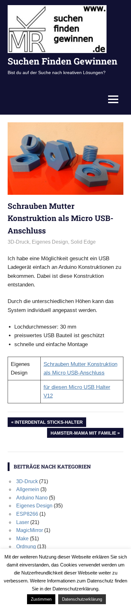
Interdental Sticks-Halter (48, 423)
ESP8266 (27, 514)
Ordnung (26, 546)
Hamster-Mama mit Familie (83, 434)
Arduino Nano (32, 497)
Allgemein (27, 489)
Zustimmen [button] (41, 599)
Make (22, 538)
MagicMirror (29, 530)
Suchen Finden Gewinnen (62, 61)
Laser (22, 522)
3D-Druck (18, 242)
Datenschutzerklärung (82, 599)
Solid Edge (83, 242)
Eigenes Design (50, 242)
